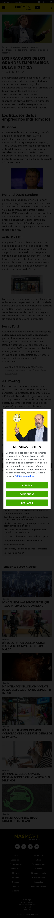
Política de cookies (24, 475)
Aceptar (27, 485)
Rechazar (27, 502)
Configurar (27, 494)
